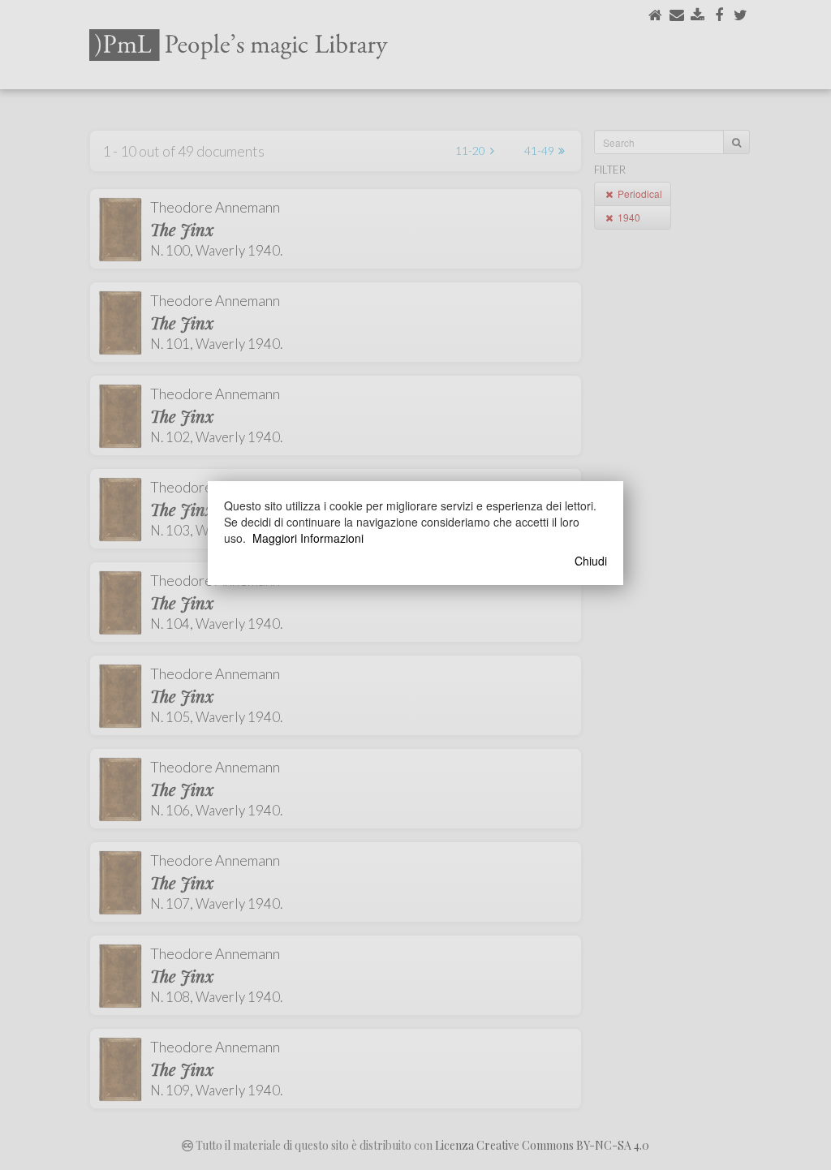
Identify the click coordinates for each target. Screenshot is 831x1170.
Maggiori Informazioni (308, 538)
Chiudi (591, 561)
